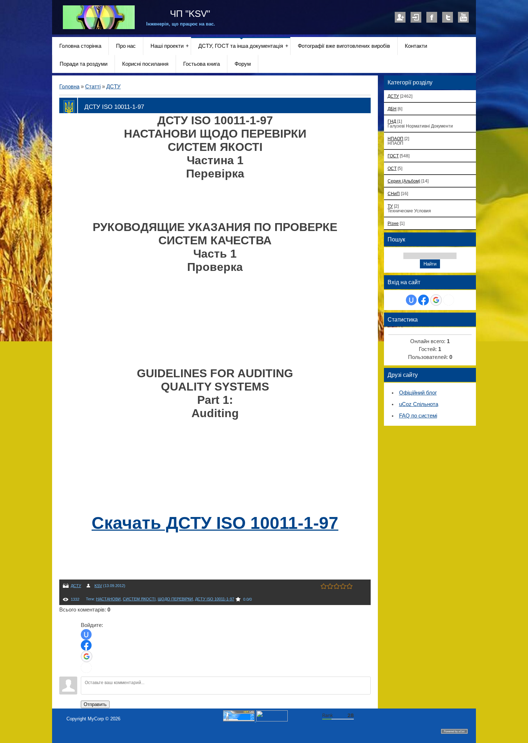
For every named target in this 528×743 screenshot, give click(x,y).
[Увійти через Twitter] (86, 667)
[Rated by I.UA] (272, 720)
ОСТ (392, 168)
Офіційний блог (418, 393)
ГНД (392, 121)
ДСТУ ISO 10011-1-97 (214, 599)
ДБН (392, 108)
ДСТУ (113, 86)
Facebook (431, 17)
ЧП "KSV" (188, 13)
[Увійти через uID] (86, 634)
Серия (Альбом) (404, 181)
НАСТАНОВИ (108, 599)
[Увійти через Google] (86, 656)
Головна (69, 86)
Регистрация (400, 17)
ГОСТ (393, 155)
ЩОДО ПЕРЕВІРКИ (175, 599)
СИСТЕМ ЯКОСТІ (139, 599)
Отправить (95, 704)
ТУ (390, 206)
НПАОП (395, 138)
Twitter (447, 17)
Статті (93, 86)
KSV (98, 585)
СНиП (394, 193)
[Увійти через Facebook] (86, 645)
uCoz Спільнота (418, 404)
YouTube (463, 17)
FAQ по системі (418, 416)
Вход (416, 17)
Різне (393, 223)
